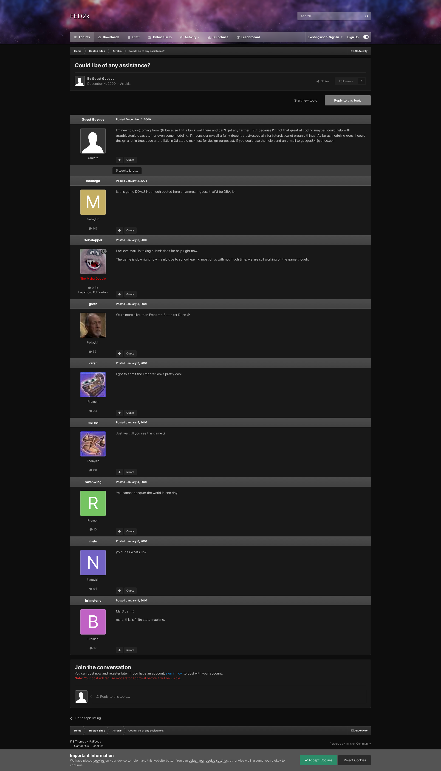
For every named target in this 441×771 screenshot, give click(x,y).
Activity (190, 37)
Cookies (98, 746)
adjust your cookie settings (208, 760)
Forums (84, 37)
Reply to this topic (348, 100)
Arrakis (125, 83)
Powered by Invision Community (350, 743)
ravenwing (93, 482)
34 (94, 411)
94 (94, 588)
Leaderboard (250, 37)
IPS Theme (77, 741)
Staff (136, 37)
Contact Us (81, 746)
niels (93, 541)
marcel (93, 422)
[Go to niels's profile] (93, 562)
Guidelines (220, 37)
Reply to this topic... (114, 696)
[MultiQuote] (119, 160)
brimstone (93, 600)
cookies (99, 760)
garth (93, 304)
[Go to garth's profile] (93, 325)
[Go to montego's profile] (93, 202)
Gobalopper (93, 240)
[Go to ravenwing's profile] (93, 503)
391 (95, 351)
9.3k (94, 287)
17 (94, 648)
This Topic (349, 16)
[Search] (367, 16)
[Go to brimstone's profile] (93, 622)
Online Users (162, 37)
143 (95, 228)
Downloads (110, 37)
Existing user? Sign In (324, 37)
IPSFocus (95, 741)
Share (324, 81)
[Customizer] (366, 37)
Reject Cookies (354, 760)
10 (95, 529)
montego (93, 181)
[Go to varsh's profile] (93, 384)
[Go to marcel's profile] (93, 443)
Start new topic (305, 100)
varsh (93, 363)
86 (94, 470)
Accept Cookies (320, 760)
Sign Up (353, 37)
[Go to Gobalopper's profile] (93, 261)
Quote (130, 160)
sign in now (174, 673)
